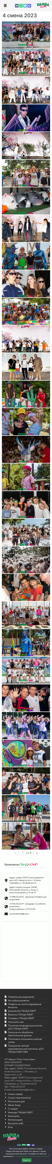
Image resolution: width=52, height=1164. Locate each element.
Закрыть (26, 1160)
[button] (5, 5)
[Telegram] (25, 5)
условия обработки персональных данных (31, 1156)
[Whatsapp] (21, 5)
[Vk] (17, 5)
